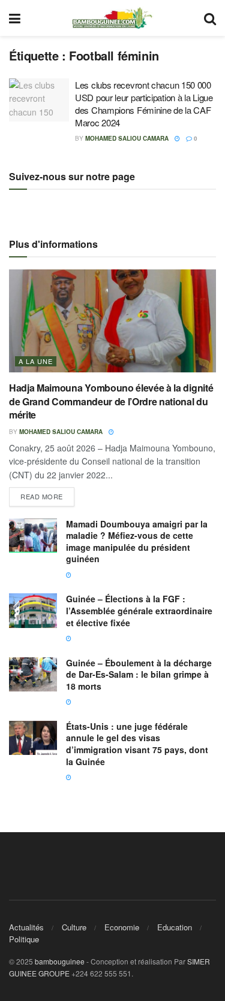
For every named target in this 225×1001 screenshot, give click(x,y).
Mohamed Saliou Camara (127, 138)
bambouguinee (60, 961)
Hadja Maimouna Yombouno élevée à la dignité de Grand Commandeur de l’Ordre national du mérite (111, 401)
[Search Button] (210, 18)
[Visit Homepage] (112, 18)
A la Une (36, 361)
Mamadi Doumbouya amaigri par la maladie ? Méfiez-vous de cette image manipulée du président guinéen (137, 541)
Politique (24, 939)
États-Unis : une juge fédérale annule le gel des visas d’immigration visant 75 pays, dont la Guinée (137, 744)
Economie (121, 927)
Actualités (26, 927)
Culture (74, 927)
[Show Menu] (14, 18)
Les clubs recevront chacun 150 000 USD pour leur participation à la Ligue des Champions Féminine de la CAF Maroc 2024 (144, 103)
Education (174, 927)
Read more (47, 494)
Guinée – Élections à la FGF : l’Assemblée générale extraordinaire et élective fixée (139, 610)
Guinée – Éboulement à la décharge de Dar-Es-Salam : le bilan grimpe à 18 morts (139, 674)
